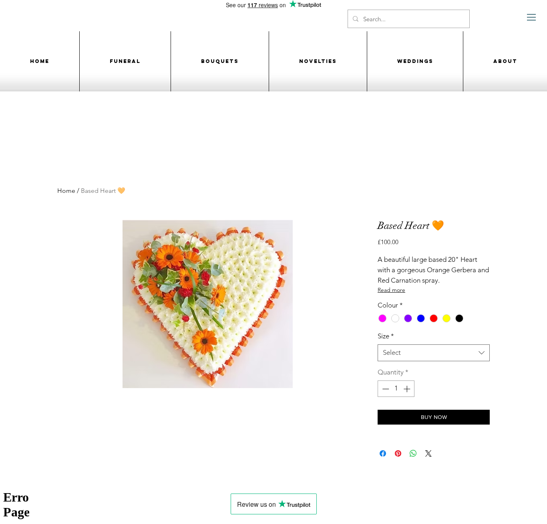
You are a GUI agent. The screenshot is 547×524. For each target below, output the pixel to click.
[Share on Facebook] (383, 453)
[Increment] (408, 389)
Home (66, 190)
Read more (391, 289)
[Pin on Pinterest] (398, 453)
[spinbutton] (396, 389)
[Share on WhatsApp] (413, 453)
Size (386, 336)
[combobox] (434, 352)
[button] (531, 17)
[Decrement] (385, 389)
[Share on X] (428, 453)
